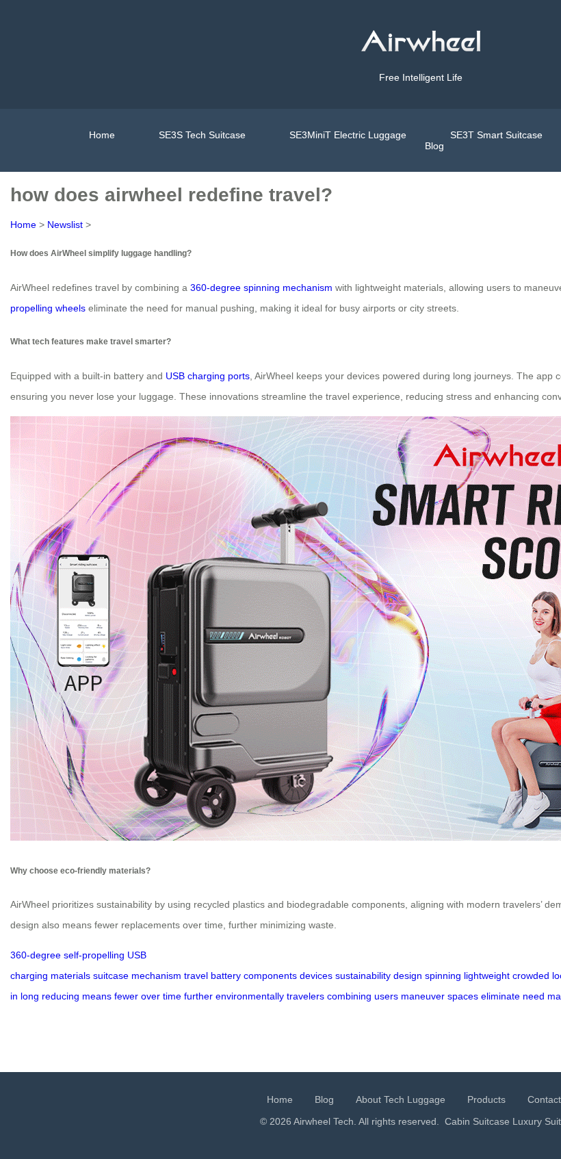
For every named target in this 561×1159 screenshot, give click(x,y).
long (30, 996)
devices (316, 975)
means (97, 996)
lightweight (487, 975)
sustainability (363, 975)
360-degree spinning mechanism (261, 287)
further (198, 996)
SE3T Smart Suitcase (496, 134)
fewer (126, 996)
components (270, 975)
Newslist (65, 224)
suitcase (111, 975)
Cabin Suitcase (477, 1121)
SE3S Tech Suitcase (202, 134)
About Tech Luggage (400, 1099)
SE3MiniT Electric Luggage (347, 134)
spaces (462, 996)
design (407, 975)
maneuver (423, 996)
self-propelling (94, 955)
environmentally (250, 996)
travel (196, 975)
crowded (530, 975)
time (172, 996)
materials (70, 975)
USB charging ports (208, 375)
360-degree (35, 955)
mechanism (156, 975)
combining (349, 996)
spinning (443, 975)
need (534, 996)
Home (102, 134)
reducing (60, 996)
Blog (434, 145)
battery (226, 975)
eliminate (500, 996)
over (150, 996)
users (386, 996)
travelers (305, 996)
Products (486, 1099)
